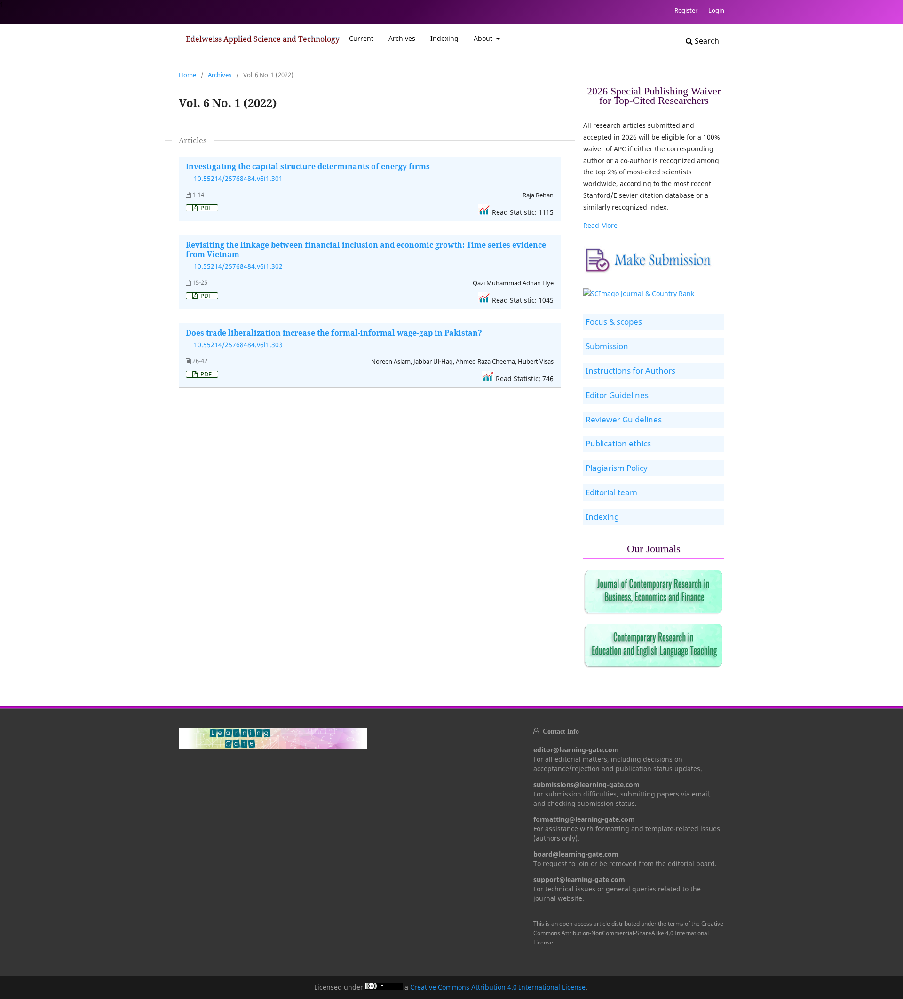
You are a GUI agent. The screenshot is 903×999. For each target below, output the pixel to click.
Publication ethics (618, 443)
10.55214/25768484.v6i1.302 (238, 266)
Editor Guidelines (617, 395)
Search (706, 41)
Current (361, 38)
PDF (205, 207)
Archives (401, 38)
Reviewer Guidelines (624, 419)
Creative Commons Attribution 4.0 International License (498, 987)
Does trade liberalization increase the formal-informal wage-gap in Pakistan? (334, 333)
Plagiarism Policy (617, 467)
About (484, 38)
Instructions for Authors (630, 370)
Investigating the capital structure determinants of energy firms (308, 166)
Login (716, 10)
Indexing (444, 38)
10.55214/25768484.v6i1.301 (238, 178)
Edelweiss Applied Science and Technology (263, 39)
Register (685, 10)
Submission (607, 346)
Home (187, 74)
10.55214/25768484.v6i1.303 (238, 344)
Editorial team (611, 492)
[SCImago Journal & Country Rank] (638, 293)
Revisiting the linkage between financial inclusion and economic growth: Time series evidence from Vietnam (366, 249)
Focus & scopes (614, 321)
